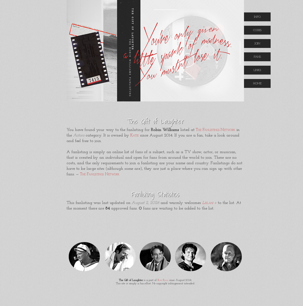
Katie (134, 135)
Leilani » (209, 203)
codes (257, 30)
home (257, 83)
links (257, 70)
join (257, 43)
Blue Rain (162, 280)
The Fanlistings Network (215, 130)
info (257, 17)
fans (257, 57)
